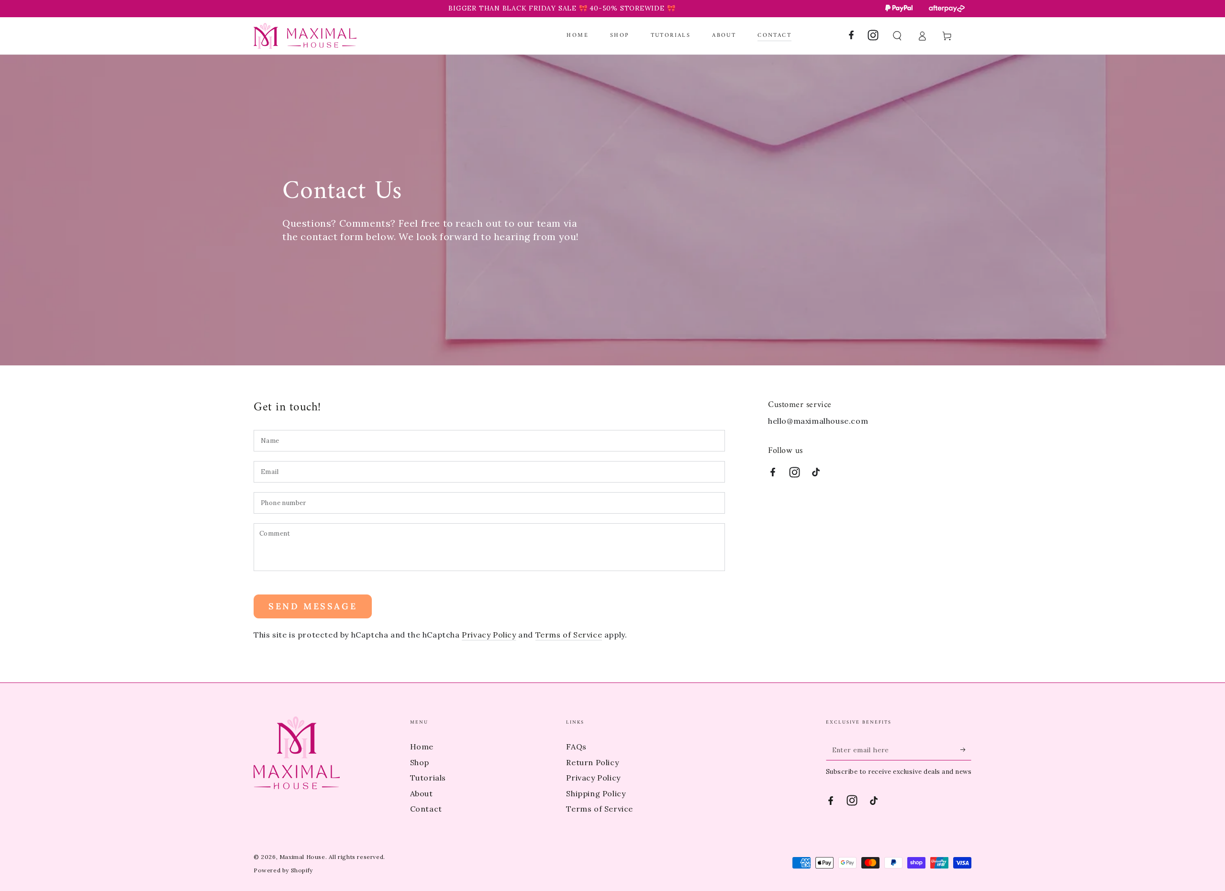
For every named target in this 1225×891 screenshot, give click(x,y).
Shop (419, 762)
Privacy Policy (489, 634)
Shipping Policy (595, 793)
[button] (897, 35)
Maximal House (302, 856)
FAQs (576, 746)
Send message (312, 606)
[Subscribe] (965, 749)
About (421, 793)
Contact (426, 809)
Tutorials (428, 777)
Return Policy (592, 762)
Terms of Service (568, 634)
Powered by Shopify (283, 870)
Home (422, 746)
